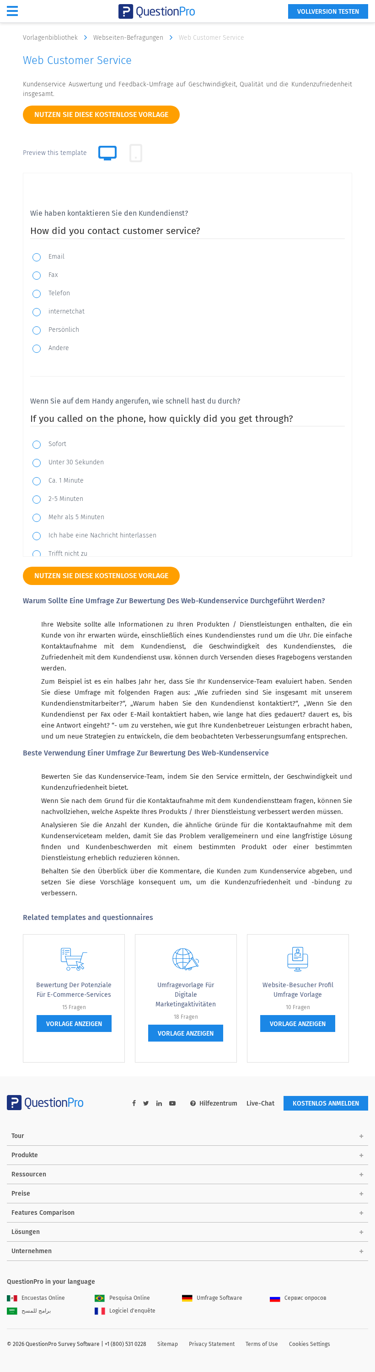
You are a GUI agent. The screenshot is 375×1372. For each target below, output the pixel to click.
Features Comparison (43, 1213)
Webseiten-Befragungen (129, 38)
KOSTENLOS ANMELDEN (326, 1103)
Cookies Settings (309, 1344)
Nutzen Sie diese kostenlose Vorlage (101, 114)
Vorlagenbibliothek (51, 38)
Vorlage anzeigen (74, 1024)
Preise (20, 1193)
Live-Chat (260, 1103)
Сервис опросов (305, 1298)
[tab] (136, 153)
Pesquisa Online (129, 1298)
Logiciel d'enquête (132, 1311)
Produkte (24, 1155)
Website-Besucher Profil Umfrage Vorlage (297, 990)
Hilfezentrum (218, 1103)
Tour (17, 1136)
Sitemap (167, 1344)
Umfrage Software (219, 1298)
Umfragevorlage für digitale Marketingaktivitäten (185, 994)
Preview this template (55, 153)
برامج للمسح (36, 1311)
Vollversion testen (328, 12)
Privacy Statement (212, 1344)
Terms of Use (262, 1344)
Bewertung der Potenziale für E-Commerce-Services (74, 990)
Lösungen (25, 1232)
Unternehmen (31, 1251)
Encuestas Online (43, 1298)
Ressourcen (28, 1174)
